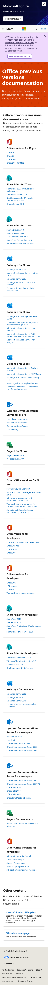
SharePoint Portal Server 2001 (20, 632)
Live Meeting (12, 429)
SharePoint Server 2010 (17, 194)
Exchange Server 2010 (16, 269)
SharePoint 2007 (14, 622)
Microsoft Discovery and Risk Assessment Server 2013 (19, 499)
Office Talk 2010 (14, 787)
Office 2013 (12, 152)
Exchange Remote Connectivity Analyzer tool (20, 289)
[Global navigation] (2, 28)
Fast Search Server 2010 (17, 237)
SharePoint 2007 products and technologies (20, 190)
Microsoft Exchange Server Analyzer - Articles (23, 369)
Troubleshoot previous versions (21, 593)
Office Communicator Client (19, 743)
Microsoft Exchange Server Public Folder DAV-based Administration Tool (23, 335)
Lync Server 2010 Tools (17, 422)
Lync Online (12, 740)
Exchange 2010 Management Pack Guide (22, 317)
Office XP (10, 589)
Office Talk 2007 (14, 791)
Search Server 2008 (15, 233)
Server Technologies (16, 859)
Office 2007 (12, 159)
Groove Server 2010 (15, 204)
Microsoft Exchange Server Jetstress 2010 (23, 274)
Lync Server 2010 (14, 737)
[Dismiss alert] (44, 4)
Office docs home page (17, 933)
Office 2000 (12, 586)
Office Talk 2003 (14, 794)
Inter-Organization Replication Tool (22, 383)
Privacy (18, 973)
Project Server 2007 (15, 459)
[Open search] (36, 28)
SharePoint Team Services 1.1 (20, 658)
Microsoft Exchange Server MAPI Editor (24, 374)
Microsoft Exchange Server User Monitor (21, 329)
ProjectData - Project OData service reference (22, 824)
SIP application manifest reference (22, 870)
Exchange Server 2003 (16, 694)
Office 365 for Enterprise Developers (23, 542)
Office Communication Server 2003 (22, 747)
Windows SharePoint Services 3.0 (21, 661)
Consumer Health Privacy (13, 977)
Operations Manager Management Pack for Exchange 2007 (22, 388)
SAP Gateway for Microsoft (18, 489)
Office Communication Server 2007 (22, 780)
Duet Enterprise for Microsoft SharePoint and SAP (20, 199)
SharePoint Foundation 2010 (19, 240)
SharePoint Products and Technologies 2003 (24, 627)
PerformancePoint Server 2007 (20, 243)
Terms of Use (35, 977)
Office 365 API (13, 546)
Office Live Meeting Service (19, 798)
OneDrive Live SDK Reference (20, 668)
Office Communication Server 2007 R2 (23, 784)
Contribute (7, 973)
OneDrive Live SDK (15, 664)
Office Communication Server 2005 (22, 750)
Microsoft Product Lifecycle (19, 42)
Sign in (43, 28)
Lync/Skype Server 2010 (17, 419)
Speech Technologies (16, 863)
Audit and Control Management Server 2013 (24, 493)
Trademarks (7, 981)
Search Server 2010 (15, 230)
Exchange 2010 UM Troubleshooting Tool (23, 378)
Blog (38, 970)
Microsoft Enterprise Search (19, 856)
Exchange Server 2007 (16, 279)
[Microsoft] (24, 29)
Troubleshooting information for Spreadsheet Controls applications (22, 505)
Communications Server (17, 426)
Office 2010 (12, 156)
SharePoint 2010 (14, 619)
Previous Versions (25, 970)
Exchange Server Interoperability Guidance (21, 705)
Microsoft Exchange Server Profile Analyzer (22, 341)
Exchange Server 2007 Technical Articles (21, 283)
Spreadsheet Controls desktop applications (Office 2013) (20, 511)
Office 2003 (12, 583)
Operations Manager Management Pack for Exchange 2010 (22, 323)
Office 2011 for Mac (15, 163)
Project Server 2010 (15, 455)
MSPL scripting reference (18, 866)
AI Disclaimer (8, 970)
